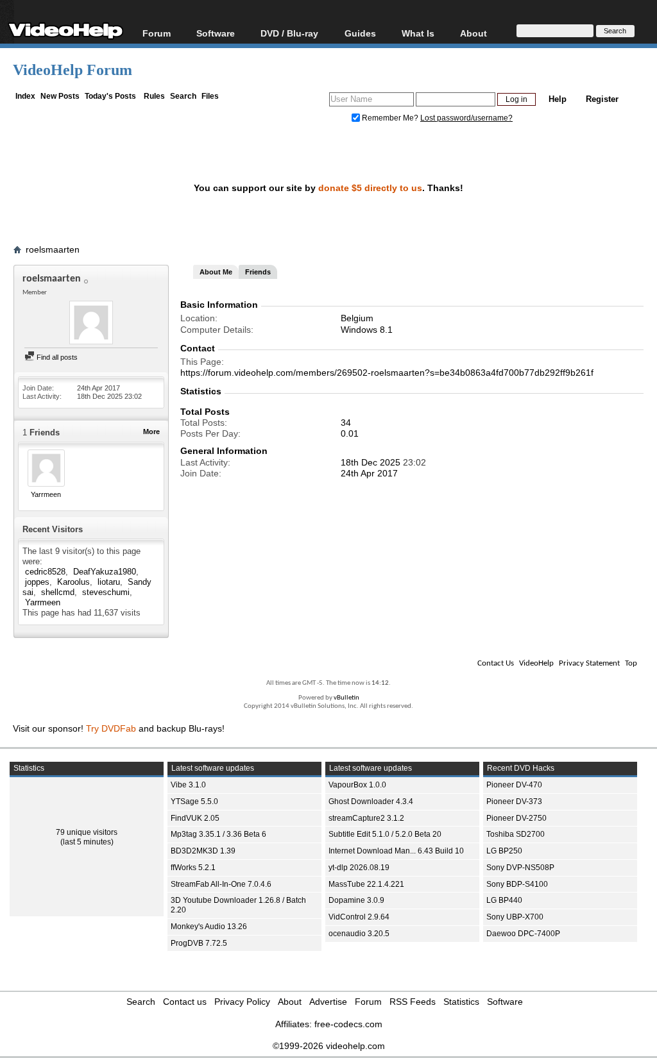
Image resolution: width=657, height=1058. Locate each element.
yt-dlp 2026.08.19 (358, 867)
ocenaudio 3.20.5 (358, 933)
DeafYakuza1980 (104, 571)
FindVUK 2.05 (195, 818)
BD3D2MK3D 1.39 (203, 850)
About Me (216, 272)
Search (183, 96)
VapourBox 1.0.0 (357, 784)
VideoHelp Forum (72, 70)
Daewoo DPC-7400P (523, 933)
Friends (258, 272)
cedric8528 (45, 571)
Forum (156, 33)
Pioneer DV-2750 (516, 818)
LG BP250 (504, 850)
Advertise (328, 1001)
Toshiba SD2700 (515, 834)
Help (558, 99)
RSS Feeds (412, 1001)
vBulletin (346, 697)
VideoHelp (536, 663)
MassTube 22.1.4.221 (366, 884)
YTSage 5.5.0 (194, 801)
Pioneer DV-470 (514, 784)
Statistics (461, 1001)
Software (215, 33)
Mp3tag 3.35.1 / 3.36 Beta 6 (218, 834)
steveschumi (106, 592)
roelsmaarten (53, 249)
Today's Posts (110, 96)
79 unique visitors (86, 832)
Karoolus (73, 582)
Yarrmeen (46, 494)
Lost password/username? (466, 117)
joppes (37, 582)
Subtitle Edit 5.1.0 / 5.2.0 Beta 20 (384, 834)
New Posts (60, 96)
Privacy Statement (589, 663)
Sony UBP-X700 (514, 916)
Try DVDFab (111, 728)
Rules (154, 96)
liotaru (109, 582)
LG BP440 (504, 900)
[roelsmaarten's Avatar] (91, 323)
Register (602, 99)
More (151, 431)
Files (210, 96)
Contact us (185, 1001)
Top (631, 663)
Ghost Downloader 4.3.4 (370, 801)
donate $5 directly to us (370, 188)
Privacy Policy (242, 1001)
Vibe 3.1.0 (188, 784)
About (290, 1001)
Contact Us (495, 663)
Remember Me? (390, 117)
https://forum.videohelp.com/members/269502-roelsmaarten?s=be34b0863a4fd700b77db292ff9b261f (386, 372)
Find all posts (56, 357)
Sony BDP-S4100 (517, 884)
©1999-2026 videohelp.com (329, 1046)
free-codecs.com (348, 1024)
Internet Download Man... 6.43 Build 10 (396, 850)
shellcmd (57, 592)
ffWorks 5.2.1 (193, 867)
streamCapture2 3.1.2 (366, 818)
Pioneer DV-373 (514, 801)
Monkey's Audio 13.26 (209, 926)
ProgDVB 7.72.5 (199, 943)
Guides (360, 33)
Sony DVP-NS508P (520, 867)
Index (25, 96)
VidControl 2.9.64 (358, 916)
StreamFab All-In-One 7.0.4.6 (221, 884)
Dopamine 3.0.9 (356, 900)
